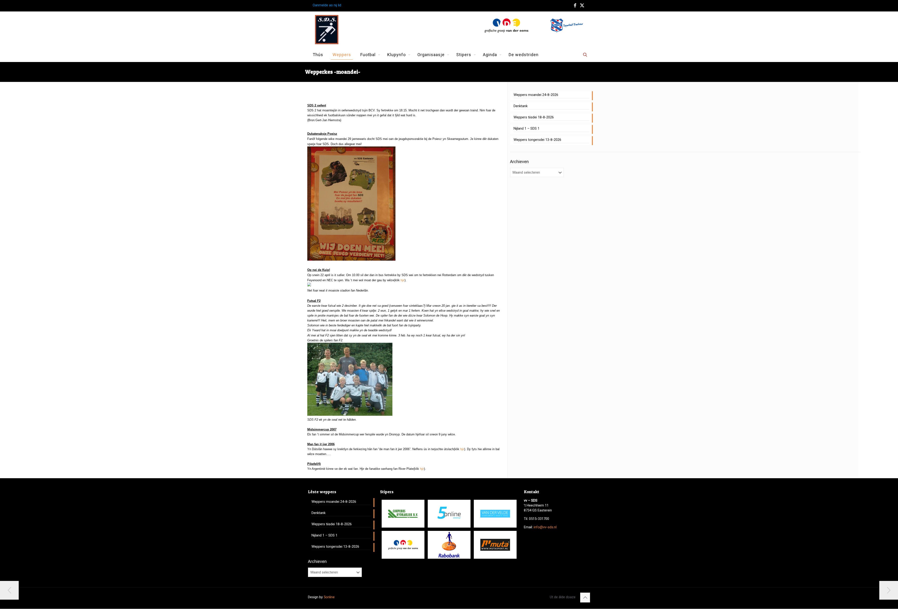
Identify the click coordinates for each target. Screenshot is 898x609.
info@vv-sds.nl (545, 527)
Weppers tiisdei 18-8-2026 (534, 117)
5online (329, 597)
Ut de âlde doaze (563, 597)
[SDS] (326, 29)
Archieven (519, 161)
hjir (403, 280)
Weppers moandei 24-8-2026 (536, 95)
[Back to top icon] (585, 597)
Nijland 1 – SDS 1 (527, 128)
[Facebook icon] (575, 5)
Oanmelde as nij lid (327, 5)
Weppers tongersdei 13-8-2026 (537, 140)
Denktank (521, 106)
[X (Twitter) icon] (582, 5)
